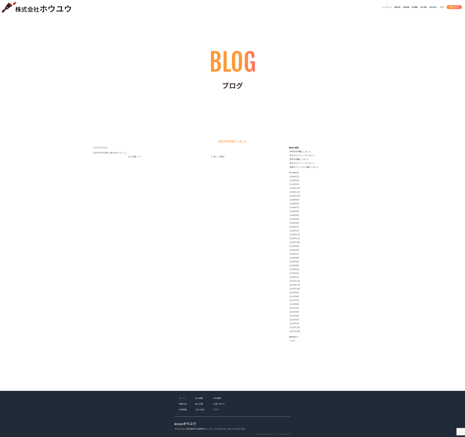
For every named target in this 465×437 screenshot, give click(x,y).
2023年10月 (295, 242)
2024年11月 (295, 191)
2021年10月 (295, 331)
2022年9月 (294, 292)
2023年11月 (295, 238)
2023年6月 (294, 257)
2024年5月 (294, 215)
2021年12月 (295, 327)
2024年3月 (294, 222)
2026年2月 (294, 176)
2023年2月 (294, 273)
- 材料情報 (216, 398)
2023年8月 (294, 249)
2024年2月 (294, 226)
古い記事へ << (134, 156)
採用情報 (406, 7)
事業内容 (397, 7)
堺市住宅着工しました (299, 159)
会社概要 (415, 7)
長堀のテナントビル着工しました (304, 166)
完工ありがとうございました (302, 155)
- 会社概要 (198, 398)
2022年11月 (295, 284)
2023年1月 (294, 277)
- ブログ (215, 409)
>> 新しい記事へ (218, 156)
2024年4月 (294, 219)
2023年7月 (294, 253)
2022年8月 (294, 296)
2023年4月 (294, 265)
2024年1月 (294, 230)
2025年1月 (294, 184)
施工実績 (423, 7)
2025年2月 (294, 180)
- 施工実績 (198, 403)
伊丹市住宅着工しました (300, 151)
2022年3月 (294, 315)
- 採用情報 (182, 409)
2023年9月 (294, 246)
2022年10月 (295, 288)
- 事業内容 (182, 403)
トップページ (387, 7)
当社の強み (433, 7)
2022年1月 (294, 323)
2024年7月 (294, 207)
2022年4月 (294, 311)
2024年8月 (294, 203)
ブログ (441, 7)
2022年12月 (295, 280)
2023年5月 (294, 261)
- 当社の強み (199, 409)
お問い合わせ (454, 7)
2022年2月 (294, 319)
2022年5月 (294, 307)
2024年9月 (294, 199)
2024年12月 (295, 188)
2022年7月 (294, 300)
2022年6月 (294, 304)
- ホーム (181, 398)
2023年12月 (295, 234)
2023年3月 (294, 269)
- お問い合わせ (218, 403)
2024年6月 (294, 211)
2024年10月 (295, 195)
